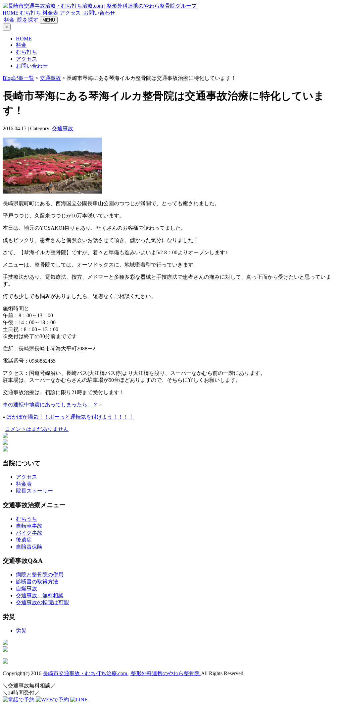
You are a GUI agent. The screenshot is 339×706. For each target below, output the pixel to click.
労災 (21, 630)
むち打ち (31, 13)
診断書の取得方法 (37, 581)
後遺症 (24, 540)
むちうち (26, 519)
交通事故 (50, 78)
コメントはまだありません (37, 429)
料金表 (51, 13)
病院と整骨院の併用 (40, 574)
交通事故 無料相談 (40, 595)
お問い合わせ (32, 66)
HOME (11, 13)
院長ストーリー (34, 491)
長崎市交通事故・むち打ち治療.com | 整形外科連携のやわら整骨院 (122, 673)
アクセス (71, 13)
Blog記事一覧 (18, 78)
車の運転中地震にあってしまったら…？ (50, 404)
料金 (21, 45)
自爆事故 (26, 588)
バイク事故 (29, 533)
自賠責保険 (29, 547)
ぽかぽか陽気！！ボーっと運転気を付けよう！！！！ (70, 417)
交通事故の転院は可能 (42, 602)
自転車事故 (29, 526)
